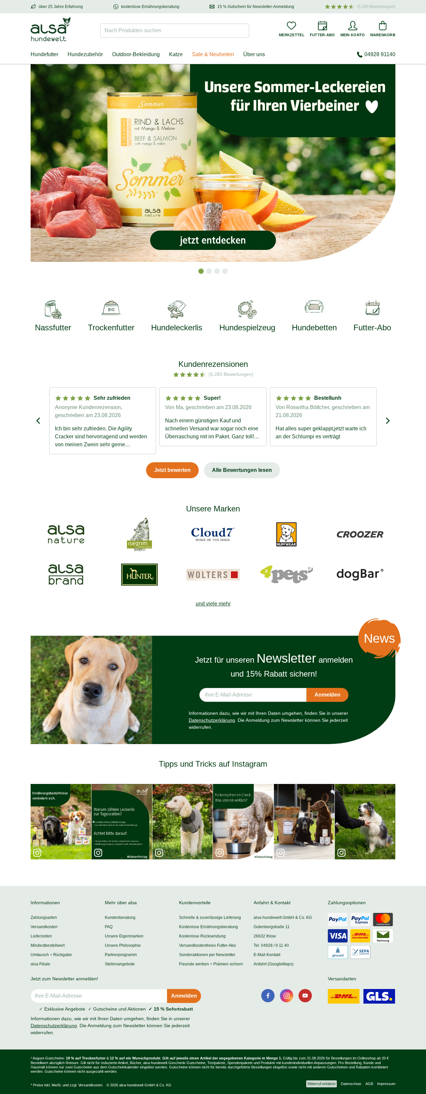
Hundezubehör (85, 54)
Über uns (254, 54)
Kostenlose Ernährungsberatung (208, 927)
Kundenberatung (120, 917)
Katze (176, 54)
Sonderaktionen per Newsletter (207, 954)
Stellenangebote (120, 964)
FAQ (108, 927)
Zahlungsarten (44, 917)
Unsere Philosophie (123, 945)
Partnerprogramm (121, 954)
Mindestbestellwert (48, 945)
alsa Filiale (40, 964)
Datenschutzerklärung (212, 720)
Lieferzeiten (41, 936)
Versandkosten (44, 927)
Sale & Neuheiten (213, 54)
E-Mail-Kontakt (267, 954)
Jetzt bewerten (172, 470)
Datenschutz (351, 1084)
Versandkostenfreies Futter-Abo (207, 945)
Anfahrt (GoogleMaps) (274, 964)
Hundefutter (44, 54)
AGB (369, 1084)
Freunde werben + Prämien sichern (211, 964)
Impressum (386, 1084)
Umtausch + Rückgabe (51, 954)
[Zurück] (39, 421)
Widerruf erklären (321, 1084)
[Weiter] (387, 421)
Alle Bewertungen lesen (242, 470)
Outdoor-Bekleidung (136, 54)
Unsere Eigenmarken (124, 936)
